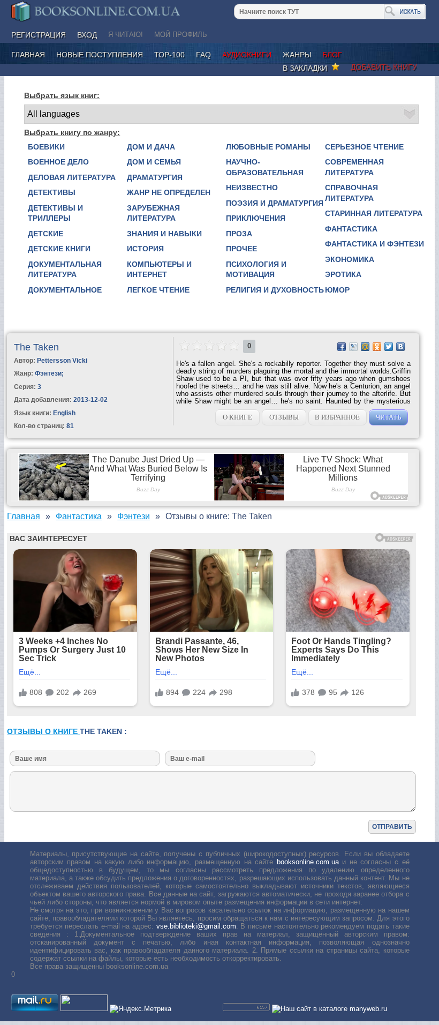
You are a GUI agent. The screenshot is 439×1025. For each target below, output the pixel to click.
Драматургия (155, 177)
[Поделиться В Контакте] (400, 346)
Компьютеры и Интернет (159, 269)
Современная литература (354, 167)
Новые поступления (99, 54)
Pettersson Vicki (62, 360)
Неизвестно (252, 187)
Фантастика (351, 229)
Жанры (297, 54)
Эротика (343, 274)
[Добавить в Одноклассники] (377, 346)
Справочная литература (351, 193)
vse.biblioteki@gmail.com (196, 926)
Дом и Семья (154, 162)
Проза (239, 233)
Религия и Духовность (275, 290)
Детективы (51, 192)
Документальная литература (65, 269)
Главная (28, 54)
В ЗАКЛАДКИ (307, 68)
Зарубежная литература (153, 213)
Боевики (46, 147)
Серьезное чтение (364, 147)
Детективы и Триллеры (55, 213)
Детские (45, 233)
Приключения (255, 218)
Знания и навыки (164, 233)
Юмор (337, 290)
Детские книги (59, 248)
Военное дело (58, 162)
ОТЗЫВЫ (284, 417)
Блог (332, 54)
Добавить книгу (384, 67)
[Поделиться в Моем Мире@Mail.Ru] (365, 346)
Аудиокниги (246, 54)
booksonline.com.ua (308, 862)
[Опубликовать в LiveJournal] (353, 346)
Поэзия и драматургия (274, 203)
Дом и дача (151, 147)
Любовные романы (268, 147)
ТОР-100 (169, 54)
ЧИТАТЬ (388, 417)
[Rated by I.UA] (84, 1009)
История (145, 248)
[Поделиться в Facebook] (341, 346)
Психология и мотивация (256, 269)
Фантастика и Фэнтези (374, 244)
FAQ (203, 54)
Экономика (349, 259)
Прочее (241, 248)
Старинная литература (373, 213)
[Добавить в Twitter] (388, 346)
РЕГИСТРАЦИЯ (38, 35)
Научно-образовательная (265, 167)
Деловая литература (72, 177)
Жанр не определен (168, 192)
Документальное (65, 290)
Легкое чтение (158, 290)
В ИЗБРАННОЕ (337, 417)
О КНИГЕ (237, 417)
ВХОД (87, 35)
